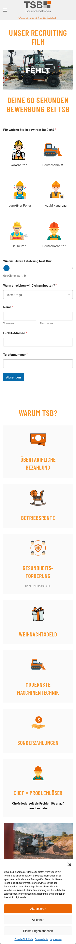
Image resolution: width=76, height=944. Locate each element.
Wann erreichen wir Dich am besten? (30, 285)
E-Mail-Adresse (15, 333)
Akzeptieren (38, 908)
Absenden (13, 377)
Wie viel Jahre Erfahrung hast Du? (27, 261)
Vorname (8, 323)
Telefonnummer (15, 354)
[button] (70, 864)
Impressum (56, 939)
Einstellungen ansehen (38, 931)
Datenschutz (41, 939)
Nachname (46, 323)
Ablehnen (38, 919)
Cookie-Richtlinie (24, 939)
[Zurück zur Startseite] (38, 10)
